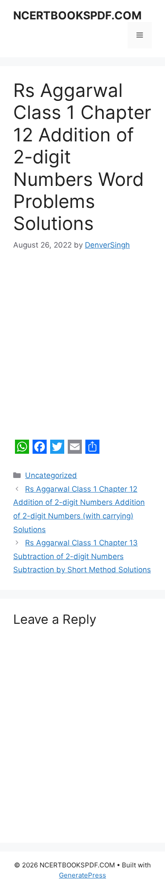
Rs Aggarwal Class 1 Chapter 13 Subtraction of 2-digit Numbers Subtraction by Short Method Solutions (82, 556)
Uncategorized (51, 475)
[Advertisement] (82, 349)
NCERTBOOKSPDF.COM (77, 15)
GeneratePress (82, 875)
